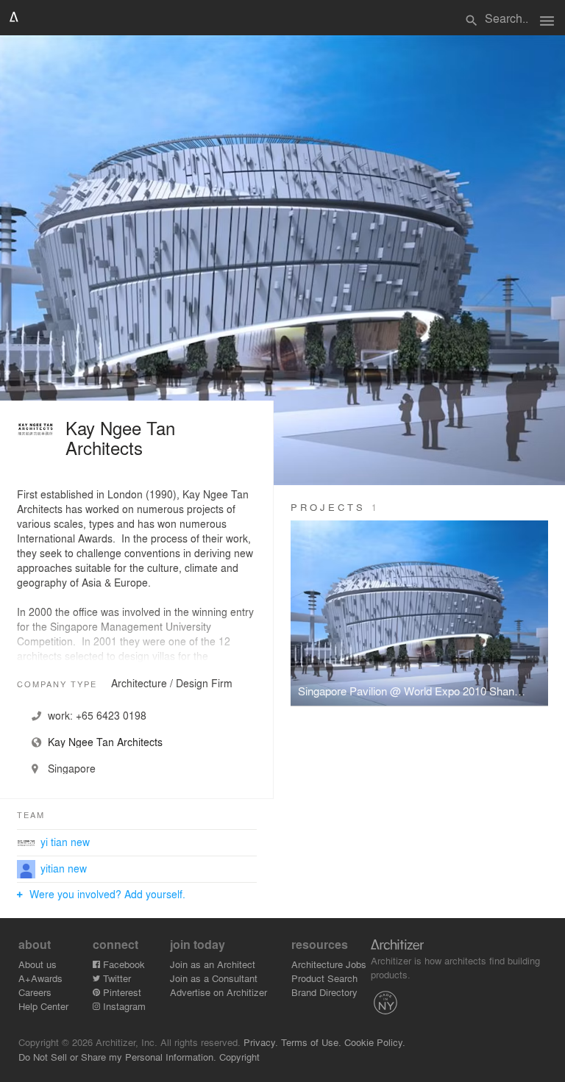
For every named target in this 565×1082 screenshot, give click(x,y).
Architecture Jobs (328, 964)
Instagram (123, 1006)
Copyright (239, 1057)
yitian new (63, 868)
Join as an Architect (212, 964)
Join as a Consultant (213, 978)
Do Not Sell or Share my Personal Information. (117, 1057)
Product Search (324, 978)
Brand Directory (324, 992)
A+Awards (40, 978)
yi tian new (65, 841)
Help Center (43, 1006)
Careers (34, 992)
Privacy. (261, 1042)
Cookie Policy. (374, 1042)
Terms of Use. (311, 1042)
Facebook (122, 964)
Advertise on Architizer (218, 992)
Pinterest (120, 992)
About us (37, 964)
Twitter (115, 978)
